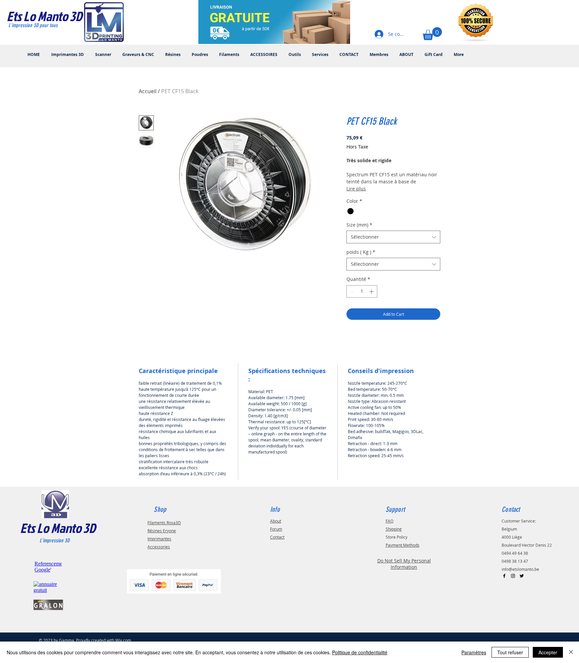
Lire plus (356, 188)
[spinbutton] (362, 291)
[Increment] (372, 291)
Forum (276, 529)
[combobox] (393, 237)
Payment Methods (403, 545)
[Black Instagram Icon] (513, 576)
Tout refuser (510, 652)
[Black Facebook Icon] (504, 576)
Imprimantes (159, 538)
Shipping (394, 529)
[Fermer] (571, 652)
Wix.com (123, 640)
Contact (277, 537)
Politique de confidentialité (359, 652)
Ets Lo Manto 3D (57, 528)
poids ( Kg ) (360, 252)
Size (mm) (359, 225)
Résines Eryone (161, 530)
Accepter (547, 652)
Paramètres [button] (473, 652)
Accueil (147, 91)
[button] (432, 33)
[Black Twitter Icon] (521, 576)
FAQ (389, 521)
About (275, 521)
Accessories (158, 546)
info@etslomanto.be (520, 569)
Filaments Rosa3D (164, 522)
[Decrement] (351, 291)
